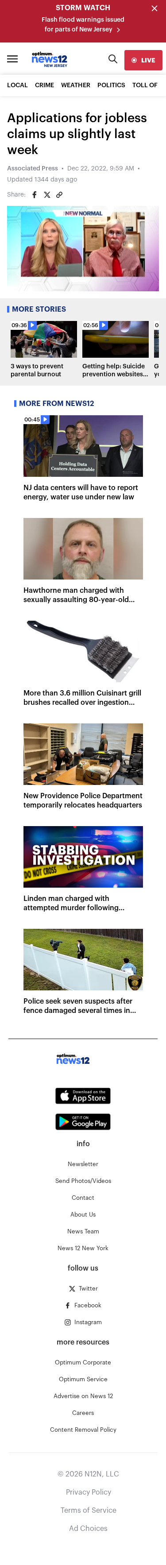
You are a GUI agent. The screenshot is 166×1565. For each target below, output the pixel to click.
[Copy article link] (59, 194)
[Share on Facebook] (34, 194)
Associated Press (32, 169)
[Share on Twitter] (46, 194)
